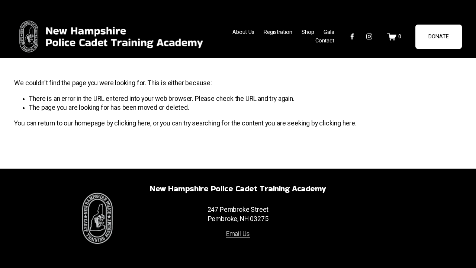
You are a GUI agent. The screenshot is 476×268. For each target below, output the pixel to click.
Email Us (238, 233)
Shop (308, 32)
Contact (324, 41)
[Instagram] (369, 36)
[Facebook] (352, 36)
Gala (329, 32)
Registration (278, 32)
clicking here (132, 123)
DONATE (438, 37)
